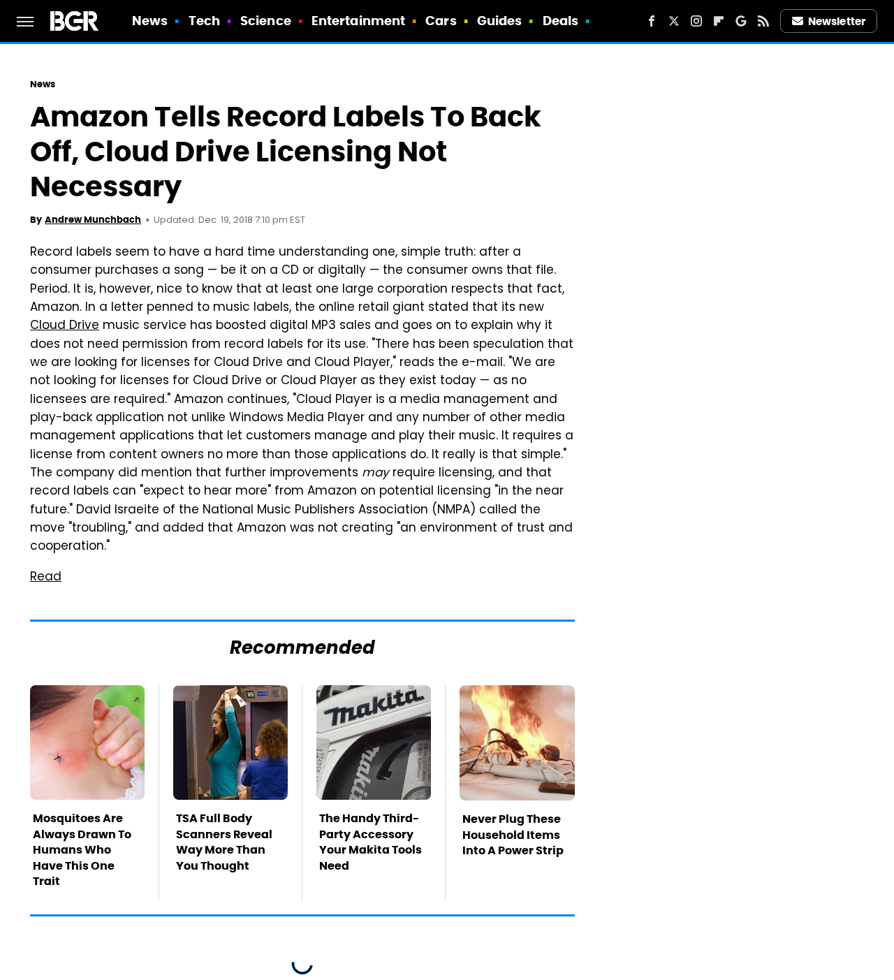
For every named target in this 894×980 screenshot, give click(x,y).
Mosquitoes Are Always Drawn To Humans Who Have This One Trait (82, 849)
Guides (499, 21)
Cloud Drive (64, 326)
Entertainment (358, 21)
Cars (440, 21)
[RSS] (763, 21)
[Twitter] (674, 21)
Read (45, 577)
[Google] (741, 21)
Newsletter (836, 21)
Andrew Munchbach (93, 220)
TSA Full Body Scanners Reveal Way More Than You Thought (224, 841)
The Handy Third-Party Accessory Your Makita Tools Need (370, 841)
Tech (204, 21)
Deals (561, 21)
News (150, 21)
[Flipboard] (718, 21)
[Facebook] (651, 21)
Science (265, 21)
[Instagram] (696, 21)
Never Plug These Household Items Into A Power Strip (513, 835)
